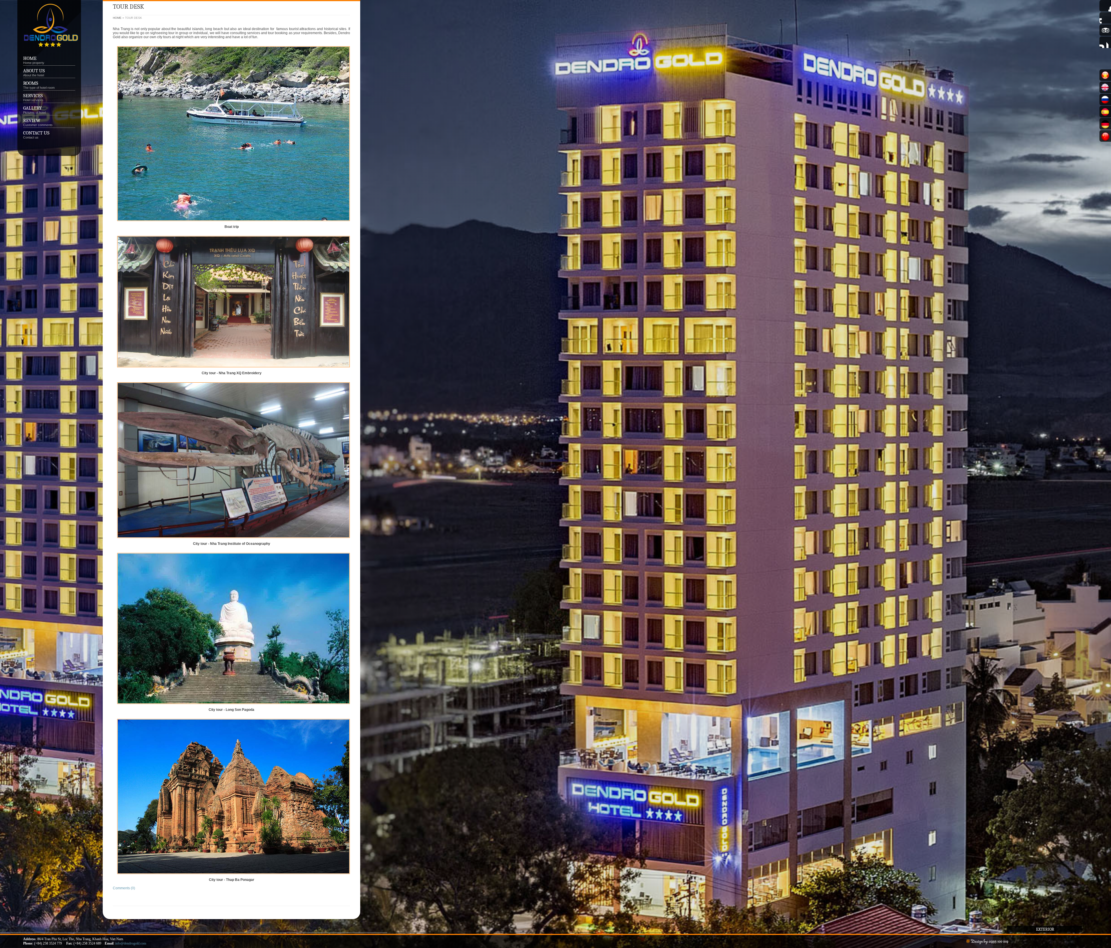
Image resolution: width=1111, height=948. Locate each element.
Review (31, 120)
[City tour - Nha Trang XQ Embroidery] (233, 369)
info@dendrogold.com (130, 943)
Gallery (32, 108)
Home (29, 58)
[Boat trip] (233, 223)
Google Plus (1105, 18)
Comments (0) (124, 888)
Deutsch (1105, 124)
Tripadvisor (1105, 30)
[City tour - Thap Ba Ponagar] (233, 876)
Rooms (30, 83)
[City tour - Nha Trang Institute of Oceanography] (233, 540)
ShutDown (16, 941)
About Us (34, 70)
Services (33, 97)
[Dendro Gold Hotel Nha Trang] (50, 50)
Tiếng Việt (1105, 75)
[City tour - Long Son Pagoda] (233, 706)
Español (1105, 111)
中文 (1105, 136)
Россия (1105, 99)
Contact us (36, 133)
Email (1105, 42)
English (1105, 87)
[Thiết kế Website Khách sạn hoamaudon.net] (987, 941)
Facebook (1105, 6)
